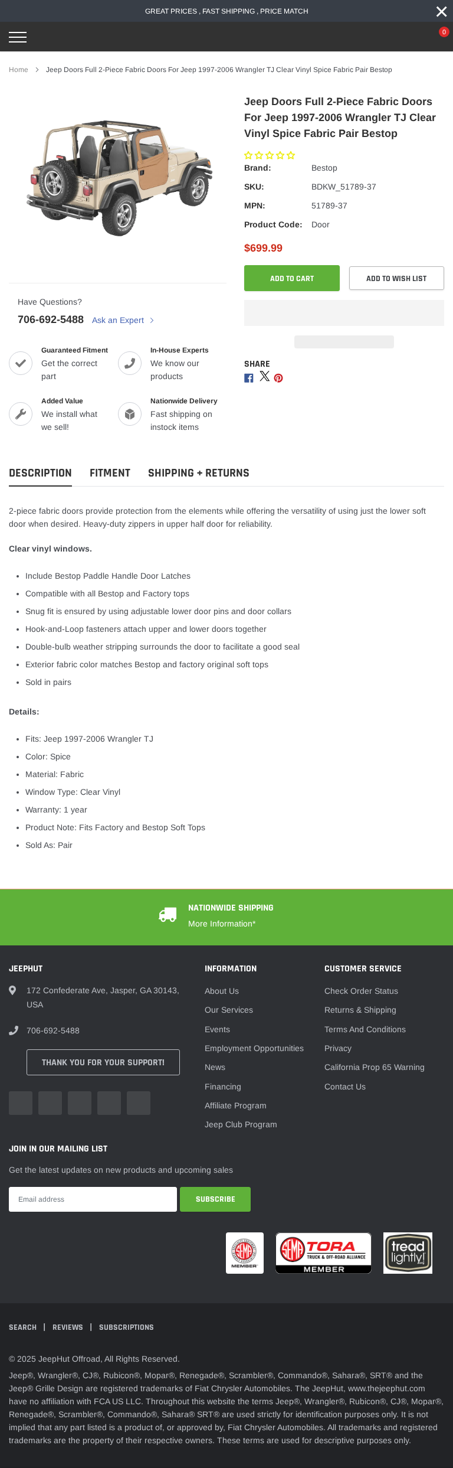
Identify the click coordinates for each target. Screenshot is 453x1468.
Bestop (324, 167)
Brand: (257, 167)
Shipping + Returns (199, 473)
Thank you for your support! (103, 1062)
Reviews (68, 1327)
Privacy (338, 1048)
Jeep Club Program (241, 1124)
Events (217, 1029)
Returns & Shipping (360, 1009)
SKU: (254, 186)
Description (40, 473)
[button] (270, 155)
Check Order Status (361, 991)
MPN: (254, 205)
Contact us (345, 1086)
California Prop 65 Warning (374, 1067)
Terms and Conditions (365, 1029)
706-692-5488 (51, 319)
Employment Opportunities (254, 1048)
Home (18, 70)
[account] (409, 37)
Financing (223, 1086)
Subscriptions (126, 1327)
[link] (20, 1103)
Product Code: (273, 224)
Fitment (110, 473)
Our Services (229, 1009)
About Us (222, 991)
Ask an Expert (119, 320)
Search (23, 1327)
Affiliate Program (236, 1105)
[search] (48, 37)
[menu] (18, 37)
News (215, 1067)
